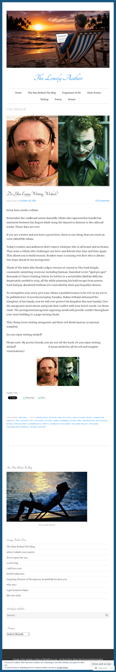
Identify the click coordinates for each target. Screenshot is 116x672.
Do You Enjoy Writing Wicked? (32, 194)
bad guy (62, 418)
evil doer (39, 421)
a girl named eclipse (18, 590)
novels (10, 424)
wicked (33, 427)
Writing (44, 99)
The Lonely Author (58, 78)
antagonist (42, 418)
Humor (72, 99)
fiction (48, 421)
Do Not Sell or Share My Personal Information (81, 659)
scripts (45, 424)
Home (18, 92)
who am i (11, 584)
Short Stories (94, 92)
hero (79, 421)
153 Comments (102, 200)
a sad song (12, 563)
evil (31, 421)
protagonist (21, 424)
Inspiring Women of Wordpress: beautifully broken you (37, 579)
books (89, 418)
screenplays (35, 424)
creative (11, 421)
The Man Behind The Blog (42, 92)
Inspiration (88, 421)
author (53, 418)
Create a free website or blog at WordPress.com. (35, 659)
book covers (79, 418)
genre (56, 421)
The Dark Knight (79, 424)
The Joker (93, 424)
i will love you (14, 568)
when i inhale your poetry (21, 552)
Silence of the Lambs (60, 424)
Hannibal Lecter (68, 421)
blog (69, 418)
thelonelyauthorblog (18, 427)
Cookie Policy (62, 668)
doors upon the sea (17, 557)
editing (25, 421)
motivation (101, 421)
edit (18, 421)
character (99, 418)
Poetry (58, 99)
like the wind (14, 595)
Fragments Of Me (71, 92)
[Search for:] (58, 615)
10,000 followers (15, 574)
